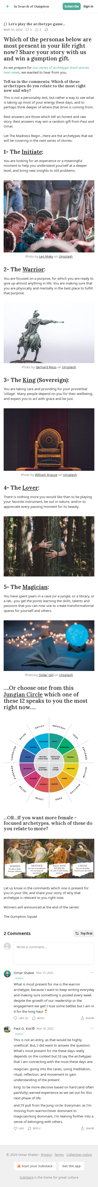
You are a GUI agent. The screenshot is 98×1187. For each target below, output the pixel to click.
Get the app (71, 1166)
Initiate (32, 151)
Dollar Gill (46, 675)
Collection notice (79, 1154)
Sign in (88, 6)
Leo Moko (46, 256)
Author (19, 978)
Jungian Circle (23, 694)
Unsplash (66, 256)
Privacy (46, 1154)
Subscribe (71, 6)
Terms (59, 1154)
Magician (35, 587)
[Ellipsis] (92, 972)
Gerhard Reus (46, 367)
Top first (86, 933)
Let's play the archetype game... (36, 24)
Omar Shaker (24, 972)
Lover (30, 487)
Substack (26, 1177)
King (29, 380)
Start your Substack (37, 1166)
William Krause (46, 475)
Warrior (33, 269)
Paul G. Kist (22, 1028)
